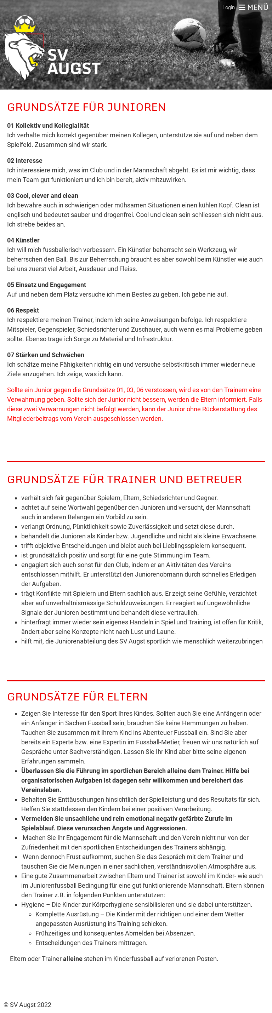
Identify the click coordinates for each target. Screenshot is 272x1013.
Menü (256, 7)
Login (228, 7)
